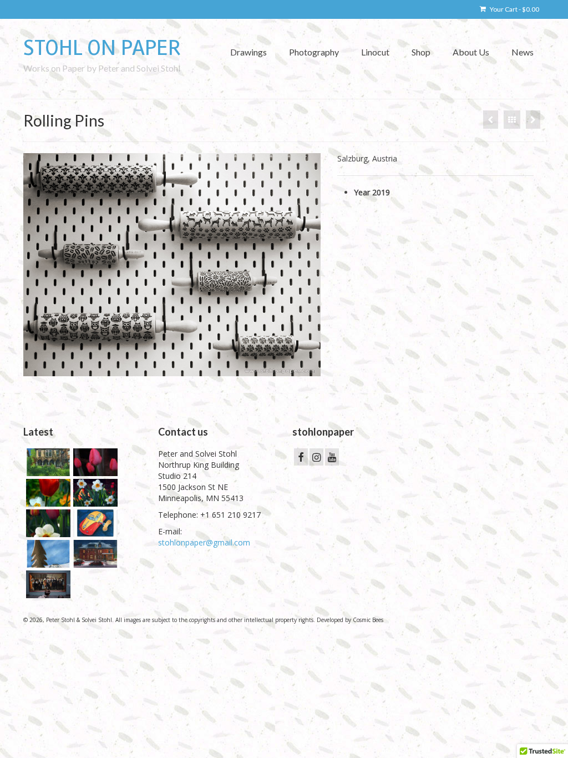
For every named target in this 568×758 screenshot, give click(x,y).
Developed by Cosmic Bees (350, 620)
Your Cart (514, 9)
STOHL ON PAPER (102, 48)
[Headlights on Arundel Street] (94, 554)
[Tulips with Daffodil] (46, 493)
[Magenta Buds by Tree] (94, 462)
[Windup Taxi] (94, 523)
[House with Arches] (46, 462)
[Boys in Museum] (46, 584)
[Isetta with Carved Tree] (46, 554)
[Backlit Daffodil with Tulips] (46, 523)
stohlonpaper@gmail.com (204, 542)
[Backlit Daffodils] (94, 493)
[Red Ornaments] (533, 119)
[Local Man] (490, 119)
